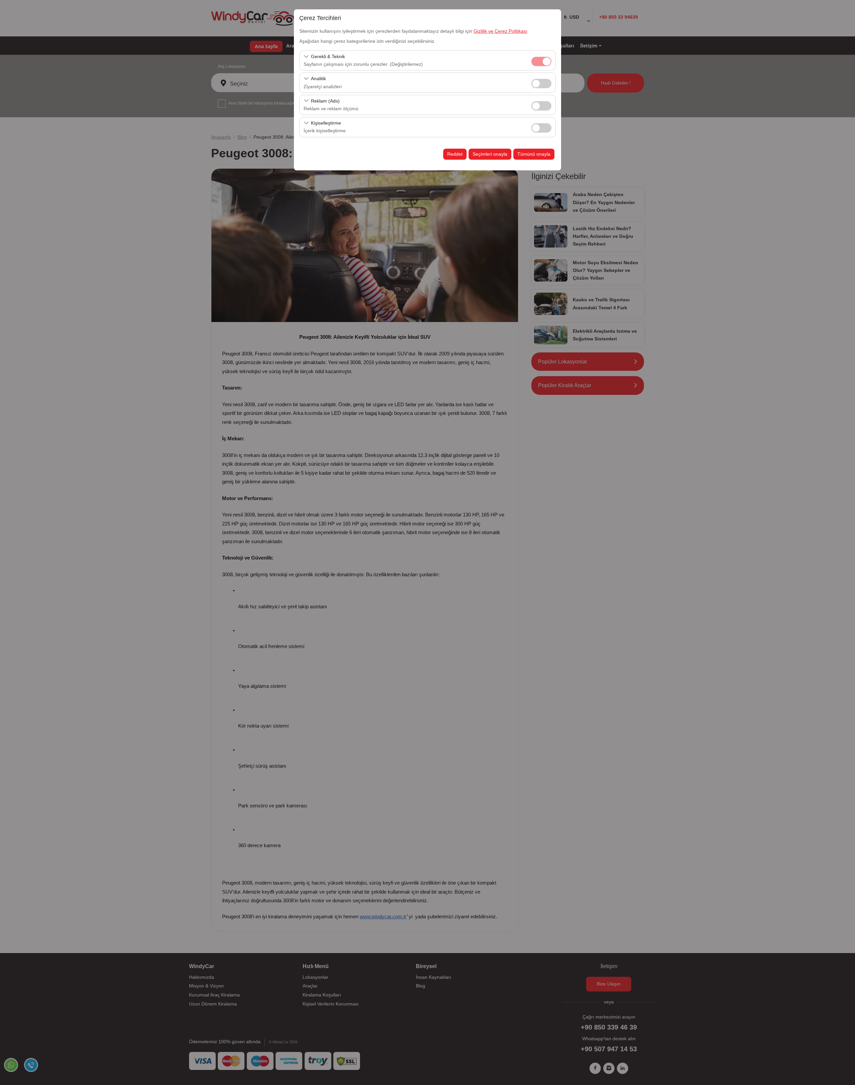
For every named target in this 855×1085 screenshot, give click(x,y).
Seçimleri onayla (490, 154)
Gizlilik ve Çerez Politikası (500, 31)
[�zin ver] (541, 82)
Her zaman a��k (541, 61)
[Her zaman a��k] (541, 60)
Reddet (455, 154)
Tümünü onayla (533, 154)
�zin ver (541, 83)
